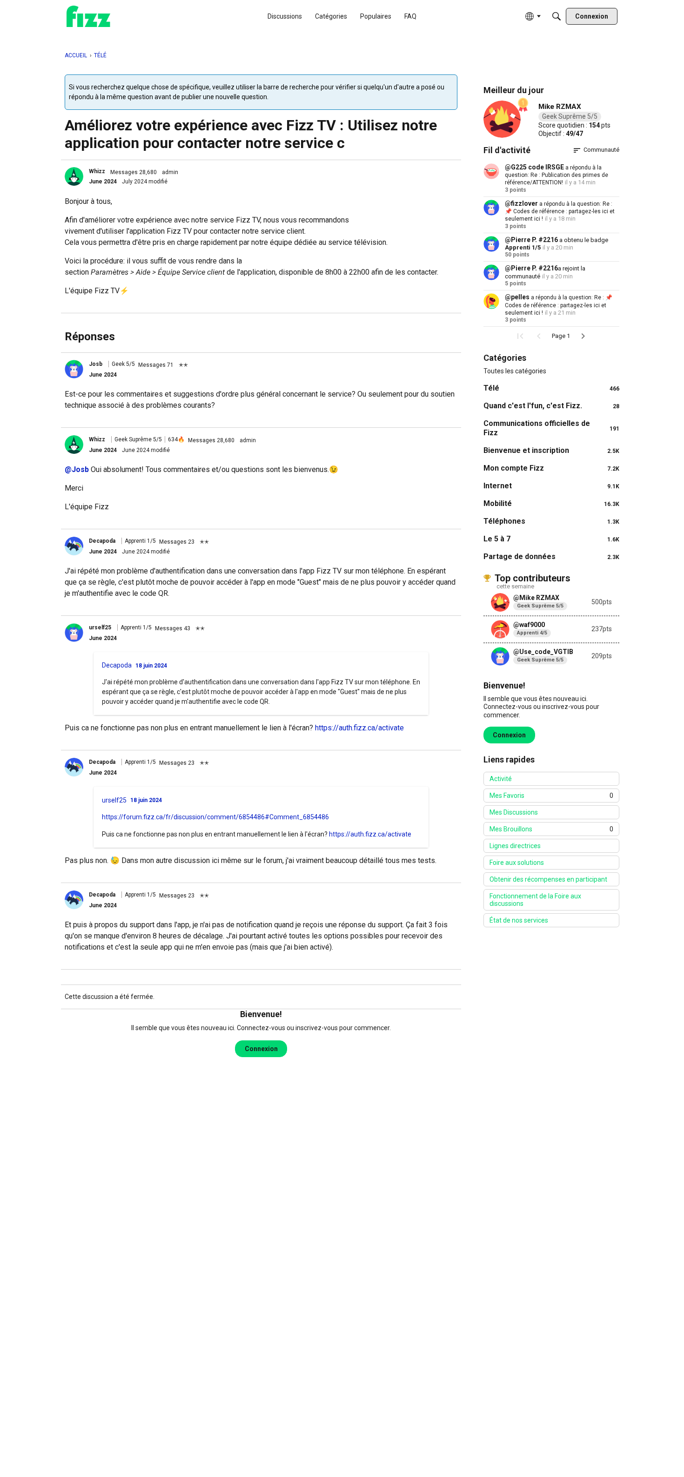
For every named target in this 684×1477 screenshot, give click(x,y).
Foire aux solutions (517, 862)
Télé (551, 388)
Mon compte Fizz (551, 468)
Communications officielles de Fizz (551, 428)
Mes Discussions (514, 812)
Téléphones (551, 521)
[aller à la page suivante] (583, 336)
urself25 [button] (100, 627)
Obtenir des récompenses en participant (548, 879)
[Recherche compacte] (556, 16)
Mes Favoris (551, 795)
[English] (88, 16)
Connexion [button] (261, 1048)
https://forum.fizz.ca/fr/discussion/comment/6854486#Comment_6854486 (215, 817)
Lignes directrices (515, 846)
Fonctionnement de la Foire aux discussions (535, 899)
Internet (551, 485)
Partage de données (551, 556)
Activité (501, 778)
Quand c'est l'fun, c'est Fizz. (551, 405)
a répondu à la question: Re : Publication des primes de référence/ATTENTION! (556, 175)
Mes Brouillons (551, 829)
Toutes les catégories (514, 371)
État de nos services (519, 920)
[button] (74, 176)
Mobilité (551, 503)
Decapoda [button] (102, 541)
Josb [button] (95, 364)
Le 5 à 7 (551, 538)
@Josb (77, 469)
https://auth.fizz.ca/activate (359, 727)
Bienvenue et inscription (551, 450)
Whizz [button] (97, 171)
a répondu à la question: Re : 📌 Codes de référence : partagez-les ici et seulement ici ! (560, 212)
